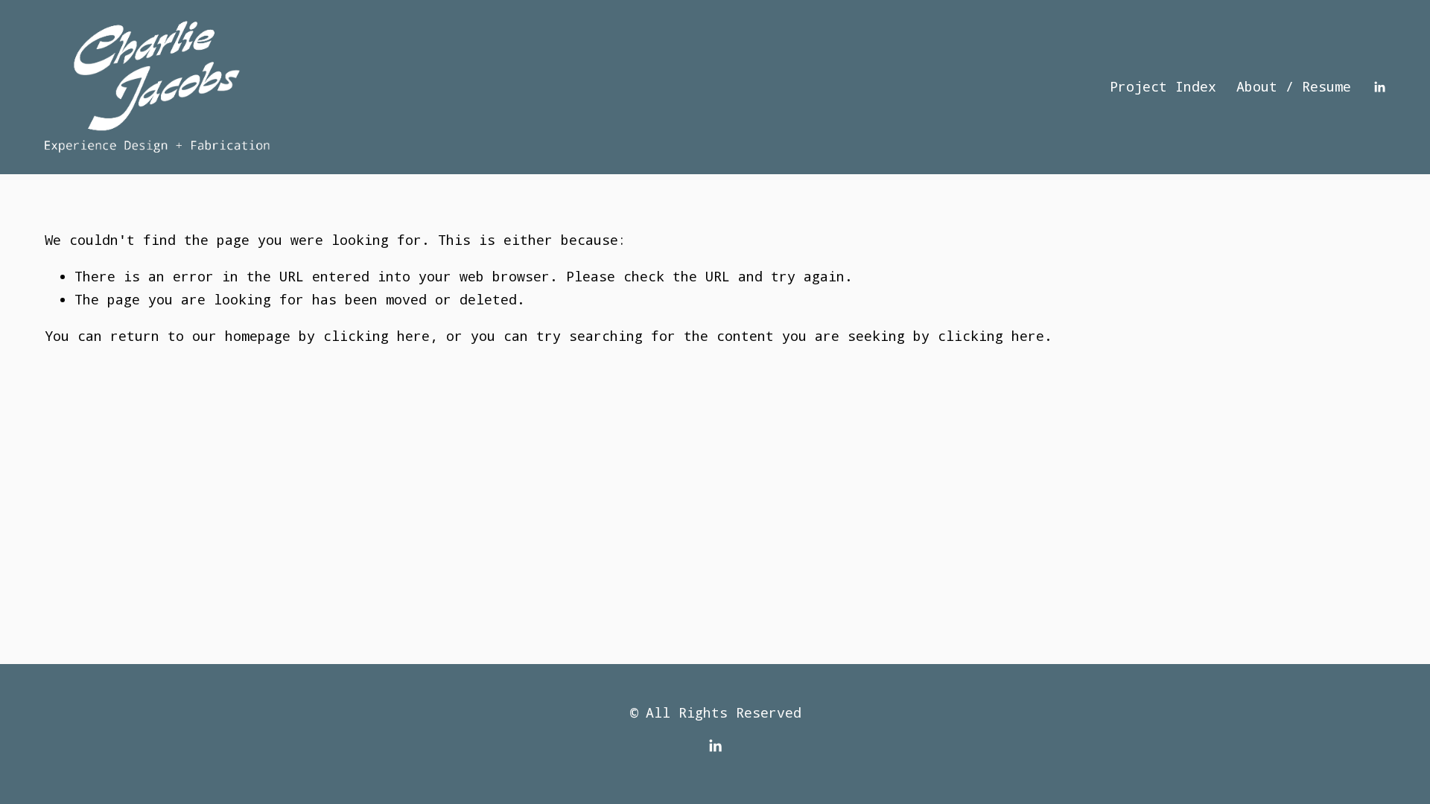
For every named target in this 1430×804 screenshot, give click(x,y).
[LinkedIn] (1379, 87)
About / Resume (1293, 86)
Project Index (1163, 86)
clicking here (376, 336)
